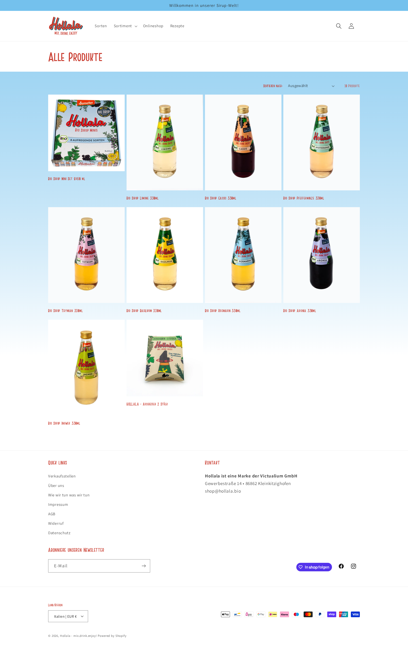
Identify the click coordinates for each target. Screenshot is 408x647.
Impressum (58, 504)
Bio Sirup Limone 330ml (143, 198)
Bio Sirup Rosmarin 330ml (222, 310)
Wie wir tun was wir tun (69, 495)
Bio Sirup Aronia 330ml (299, 310)
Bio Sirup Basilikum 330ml (144, 310)
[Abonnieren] (143, 566)
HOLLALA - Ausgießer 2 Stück (148, 404)
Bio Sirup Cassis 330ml (220, 198)
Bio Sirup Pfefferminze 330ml (303, 198)
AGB (51, 513)
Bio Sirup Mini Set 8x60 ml (66, 178)
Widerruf (56, 523)
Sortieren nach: (272, 85)
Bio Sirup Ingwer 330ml (64, 423)
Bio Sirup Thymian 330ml (65, 310)
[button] (125, 26)
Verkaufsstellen (62, 476)
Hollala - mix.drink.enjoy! (78, 636)
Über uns (56, 485)
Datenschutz (59, 532)
